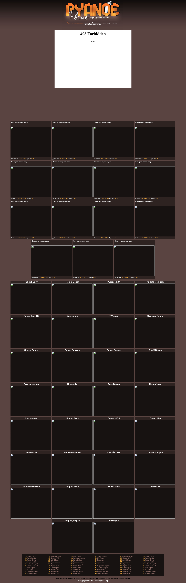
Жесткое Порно (102, 573)
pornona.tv (101, 569)
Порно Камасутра (103, 566)
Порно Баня (55, 569)
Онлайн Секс (77, 560)
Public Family (31, 558)
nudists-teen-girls (32, 564)
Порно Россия (31, 556)
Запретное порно (79, 558)
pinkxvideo (76, 569)
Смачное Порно (32, 571)
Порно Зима (55, 566)
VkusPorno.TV (102, 556)
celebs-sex (100, 562)
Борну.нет (100, 560)
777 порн (30, 569)
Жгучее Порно (32, 573)
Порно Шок (55, 573)
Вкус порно (31, 568)
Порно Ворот (31, 560)
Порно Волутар (55, 556)
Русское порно (55, 562)
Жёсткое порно (102, 568)
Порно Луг (54, 564)
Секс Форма (55, 568)
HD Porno (100, 558)
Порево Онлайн (102, 571)
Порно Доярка (78, 571)
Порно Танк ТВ (32, 566)
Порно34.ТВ (55, 571)
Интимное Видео (79, 564)
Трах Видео (77, 556)
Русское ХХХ (31, 562)
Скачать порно (78, 562)
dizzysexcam (101, 564)
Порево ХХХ (55, 558)
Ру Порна (76, 573)
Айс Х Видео (55, 560)
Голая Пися (77, 568)
